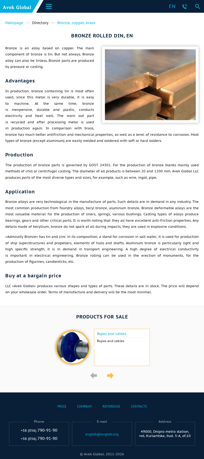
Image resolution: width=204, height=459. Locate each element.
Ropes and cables (111, 334)
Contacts (139, 406)
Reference (111, 406)
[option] (102, 347)
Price (61, 406)
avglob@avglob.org (101, 434)
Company (84, 406)
